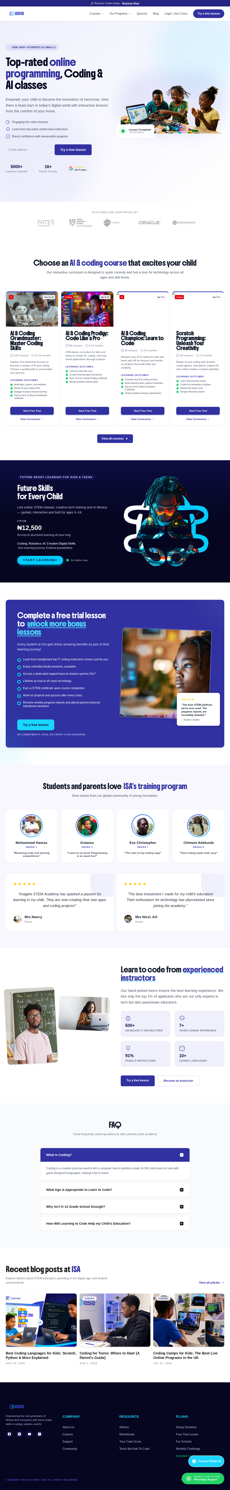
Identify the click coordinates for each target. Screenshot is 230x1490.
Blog (156, 13)
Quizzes (142, 13)
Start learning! (40, 560)
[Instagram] (19, 1434)
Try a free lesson (208, 13)
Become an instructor (178, 1080)
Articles (124, 1427)
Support (68, 1441)
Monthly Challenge (188, 1448)
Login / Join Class (176, 13)
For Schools (184, 1441)
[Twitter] (39, 1434)
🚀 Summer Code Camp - (115, 3)
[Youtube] (29, 1434)
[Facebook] (9, 1434)
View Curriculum (30, 419)
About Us (68, 1427)
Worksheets (126, 1434)
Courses (94, 13)
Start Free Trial (32, 410)
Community (70, 1448)
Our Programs (118, 13)
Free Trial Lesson (187, 1434)
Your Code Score (130, 1441)
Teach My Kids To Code (134, 1448)
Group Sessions (186, 1427)
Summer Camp (185, 1455)
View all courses (113, 438)
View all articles (209, 1282)
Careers (68, 1434)
